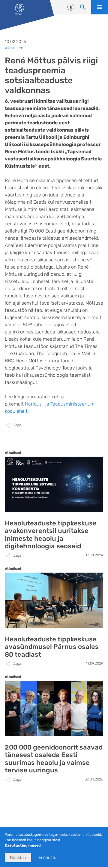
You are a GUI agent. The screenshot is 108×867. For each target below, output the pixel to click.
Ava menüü (99, 7)
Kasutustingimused (23, 845)
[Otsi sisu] (83, 7)
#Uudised (14, 47)
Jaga (17, 425)
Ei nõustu (47, 857)
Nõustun (18, 857)
